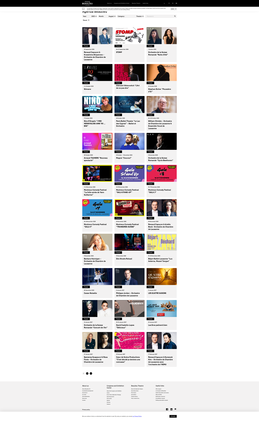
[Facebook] (167, 410)
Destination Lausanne (160, 396)
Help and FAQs (159, 394)
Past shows (133, 392)
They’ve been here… (135, 398)
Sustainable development (87, 390)
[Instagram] (176, 410)
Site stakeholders (86, 396)
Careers (84, 400)
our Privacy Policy (137, 416)
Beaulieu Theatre (136, 3)
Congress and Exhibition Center (122, 3)
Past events (109, 398)
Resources (84, 398)
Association (133, 394)
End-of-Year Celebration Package (114, 394)
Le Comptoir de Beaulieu (161, 390)
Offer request (158, 389)
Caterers (108, 404)
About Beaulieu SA (86, 389)
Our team (84, 394)
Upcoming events (110, 396)
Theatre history (134, 396)
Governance (84, 392)
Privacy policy (86, 409)
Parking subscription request (162, 400)
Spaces (108, 400)
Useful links (145, 3)
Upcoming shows (135, 390)
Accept (173, 416)
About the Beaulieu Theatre (137, 389)
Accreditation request (160, 398)
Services (108, 402)
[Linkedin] (171, 410)
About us (109, 3)
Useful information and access (162, 392)
